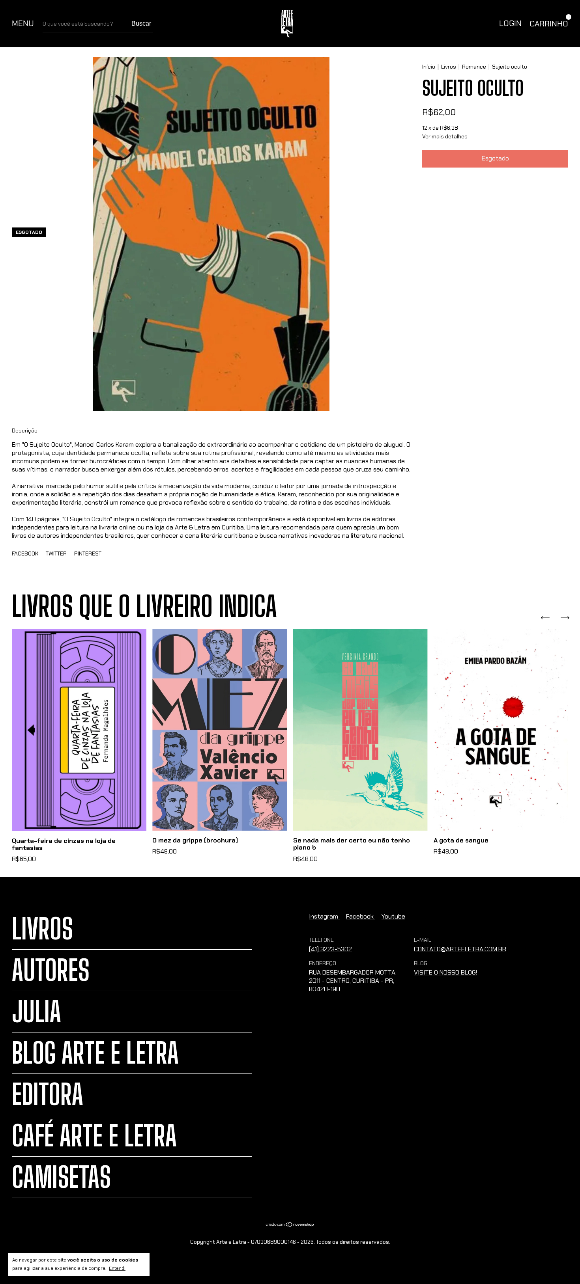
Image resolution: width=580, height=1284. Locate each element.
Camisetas (61, 1177)
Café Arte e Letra (94, 1135)
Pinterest (87, 553)
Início (428, 66)
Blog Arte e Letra (95, 1053)
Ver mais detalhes (445, 136)
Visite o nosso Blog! (445, 972)
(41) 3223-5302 (330, 949)
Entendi (117, 1268)
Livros (448, 66)
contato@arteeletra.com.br (460, 949)
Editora (47, 1094)
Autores (51, 970)
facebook (360, 916)
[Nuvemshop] (290, 1225)
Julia (36, 1011)
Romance (474, 66)
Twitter (56, 553)
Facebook (25, 553)
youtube (393, 916)
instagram (324, 916)
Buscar (141, 23)
